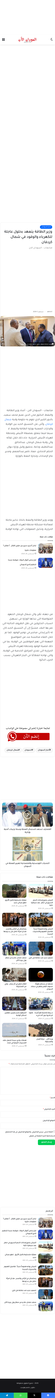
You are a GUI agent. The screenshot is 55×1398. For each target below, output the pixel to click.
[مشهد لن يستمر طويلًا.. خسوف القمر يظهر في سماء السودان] (41, 975)
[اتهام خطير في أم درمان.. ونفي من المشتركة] (14, 975)
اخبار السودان (46, 227)
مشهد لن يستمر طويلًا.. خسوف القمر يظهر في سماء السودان (42, 986)
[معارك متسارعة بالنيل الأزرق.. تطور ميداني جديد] (14, 891)
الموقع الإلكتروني (49, 1121)
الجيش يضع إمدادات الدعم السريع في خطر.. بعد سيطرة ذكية (42, 902)
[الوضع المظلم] (51, 41)
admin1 (49, 312)
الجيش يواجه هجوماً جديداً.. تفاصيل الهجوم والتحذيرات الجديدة (43, 931)
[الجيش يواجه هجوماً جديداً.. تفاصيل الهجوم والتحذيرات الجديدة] (41, 920)
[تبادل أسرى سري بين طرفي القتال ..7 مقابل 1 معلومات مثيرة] (45, 548)
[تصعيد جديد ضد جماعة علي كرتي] (41, 948)
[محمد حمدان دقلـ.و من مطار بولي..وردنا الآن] (14, 948)
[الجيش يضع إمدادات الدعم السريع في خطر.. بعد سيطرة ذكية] (41, 891)
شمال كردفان (13, 750)
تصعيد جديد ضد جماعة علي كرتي (41, 958)
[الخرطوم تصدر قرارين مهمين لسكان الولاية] (14, 1003)
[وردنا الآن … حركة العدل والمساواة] (41, 1030)
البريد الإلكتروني (49, 1109)
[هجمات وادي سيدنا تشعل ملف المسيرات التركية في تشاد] (14, 1030)
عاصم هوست (25, 1388)
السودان (28, 750)
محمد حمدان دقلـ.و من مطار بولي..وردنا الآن (20, 1302)
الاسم (52, 1098)
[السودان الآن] (27, 40)
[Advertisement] (27, 17)
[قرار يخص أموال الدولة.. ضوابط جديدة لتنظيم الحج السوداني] (45, 563)
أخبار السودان (44, 750)
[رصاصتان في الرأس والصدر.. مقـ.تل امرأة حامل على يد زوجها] (14, 920)
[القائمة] (3, 41)
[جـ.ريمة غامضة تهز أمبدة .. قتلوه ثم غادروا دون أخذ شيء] (41, 1003)
